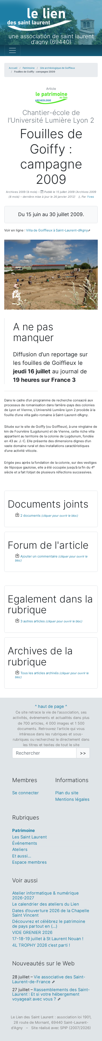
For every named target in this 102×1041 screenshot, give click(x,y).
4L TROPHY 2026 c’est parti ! (41, 945)
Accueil (13, 68)
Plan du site (66, 792)
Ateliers (19, 849)
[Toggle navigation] (12, 50)
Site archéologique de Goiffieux (57, 68)
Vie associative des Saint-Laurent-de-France (48, 979)
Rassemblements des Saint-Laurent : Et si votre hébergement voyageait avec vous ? (51, 994)
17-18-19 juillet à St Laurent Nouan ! (47, 938)
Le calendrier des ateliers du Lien (45, 904)
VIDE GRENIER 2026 (32, 932)
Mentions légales (72, 799)
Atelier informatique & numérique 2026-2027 (45, 895)
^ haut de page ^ (51, 706)
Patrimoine (29, 68)
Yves (90, 196)
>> (83, 753)
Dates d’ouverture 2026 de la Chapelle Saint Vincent (50, 913)
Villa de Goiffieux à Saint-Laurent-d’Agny (57, 230)
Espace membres (29, 862)
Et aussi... (21, 856)
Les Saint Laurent (29, 837)
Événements (24, 843)
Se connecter (25, 792)
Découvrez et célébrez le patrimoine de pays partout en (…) (48, 924)
